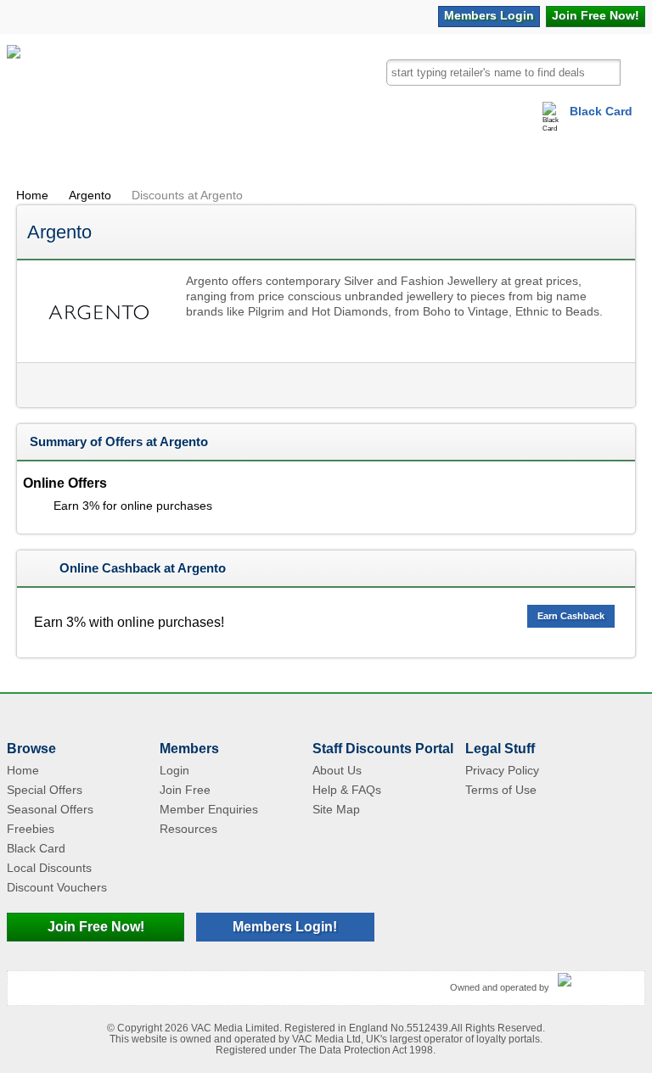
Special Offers (44, 789)
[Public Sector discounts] (13, 83)
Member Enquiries (209, 809)
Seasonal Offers (50, 809)
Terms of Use (501, 789)
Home (32, 195)
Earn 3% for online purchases (132, 505)
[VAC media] (597, 980)
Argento (90, 195)
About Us (337, 770)
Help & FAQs (346, 789)
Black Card (601, 111)
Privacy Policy (502, 770)
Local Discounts (49, 868)
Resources (188, 828)
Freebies (30, 828)
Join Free (595, 15)
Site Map (336, 809)
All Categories (49, 156)
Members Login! (285, 926)
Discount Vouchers (57, 887)
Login (489, 15)
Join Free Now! (96, 926)
